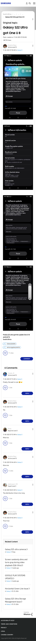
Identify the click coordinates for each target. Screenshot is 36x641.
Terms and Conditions (9, 624)
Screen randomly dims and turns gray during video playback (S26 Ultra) (16, 562)
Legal (3, 631)
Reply (27, 393)
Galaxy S (19, 50)
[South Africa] (6, 3)
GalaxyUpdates (11, 344)
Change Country (7, 635)
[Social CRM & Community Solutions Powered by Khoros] (28, 614)
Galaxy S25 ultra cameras (15, 549)
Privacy (4, 627)
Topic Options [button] (29, 19)
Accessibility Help (7, 620)
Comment (27, 359)
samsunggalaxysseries (13, 347)
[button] (29, 45)
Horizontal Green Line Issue (16, 588)
